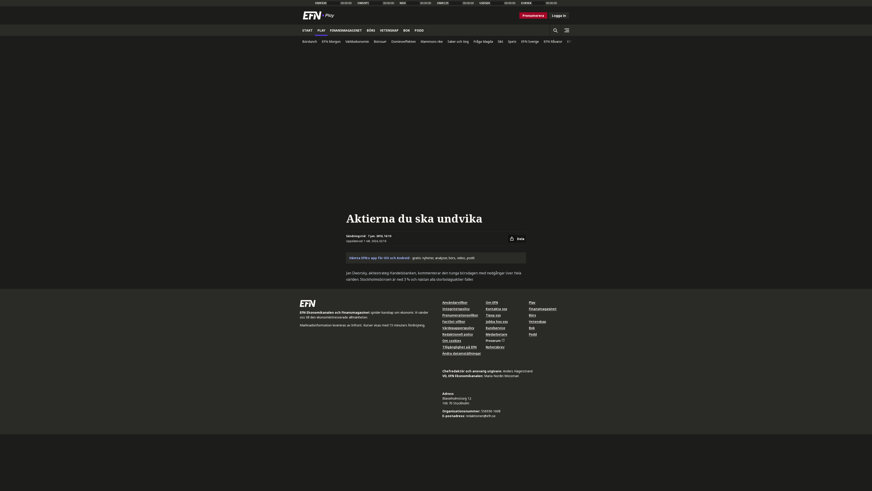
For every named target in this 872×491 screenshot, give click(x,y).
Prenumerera (533, 15)
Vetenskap (537, 321)
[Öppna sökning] (555, 30)
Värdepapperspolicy (458, 328)
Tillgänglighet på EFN (459, 347)
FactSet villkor (453, 321)
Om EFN (492, 302)
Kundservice (495, 328)
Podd (533, 334)
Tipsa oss (493, 315)
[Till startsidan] (319, 15)
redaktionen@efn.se (480, 416)
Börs (532, 315)
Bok (532, 328)
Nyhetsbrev (495, 347)
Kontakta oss (496, 309)
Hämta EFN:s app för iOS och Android (379, 258)
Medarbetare (496, 334)
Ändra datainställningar (461, 353)
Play (532, 302)
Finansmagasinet (543, 309)
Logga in (559, 15)
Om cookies (451, 340)
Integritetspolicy (456, 309)
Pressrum (493, 340)
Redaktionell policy (457, 334)
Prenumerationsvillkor (460, 315)
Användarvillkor (455, 302)
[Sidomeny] (566, 30)
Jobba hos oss (497, 321)
